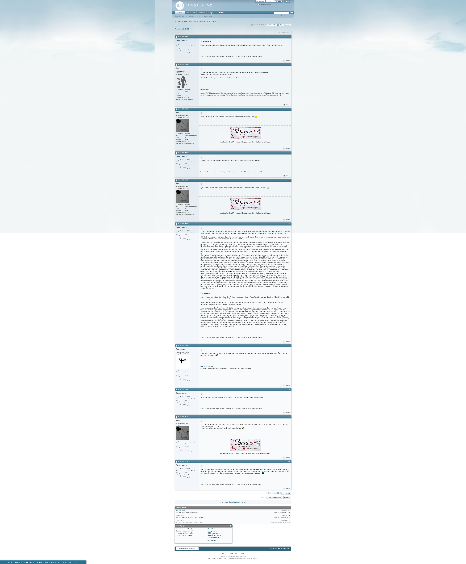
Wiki (52, 562)
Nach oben (287, 497)
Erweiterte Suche (286, 16)
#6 (289, 223)
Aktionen (197, 16)
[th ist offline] (182, 82)
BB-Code (210, 529)
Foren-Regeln (212, 540)
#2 (289, 64)
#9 (289, 416)
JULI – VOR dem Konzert (200, 21)
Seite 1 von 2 (272, 24)
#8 (289, 389)
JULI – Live (187, 21)
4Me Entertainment (207, 366)
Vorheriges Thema (227, 502)
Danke (64, 562)
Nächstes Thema (239, 502)
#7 (289, 345)
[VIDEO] (210, 535)
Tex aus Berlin (180, 511)
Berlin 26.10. (184, 29)
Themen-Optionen (283, 32)
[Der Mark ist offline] (183, 362)
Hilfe (287, 1)
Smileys (210, 531)
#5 (289, 180)
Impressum (73, 562)
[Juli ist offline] (182, 125)
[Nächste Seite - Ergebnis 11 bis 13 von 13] (282, 25)
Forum (180, 13)
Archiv (280, 548)
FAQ (46, 562)
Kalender (191, 16)
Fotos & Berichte (36, 562)
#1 (289, 36)
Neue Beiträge (179, 16)
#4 (289, 152)
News (10, 562)
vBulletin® (230, 556)
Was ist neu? (190, 13)
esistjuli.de (211, 13)
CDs (58, 562)
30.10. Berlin (180, 520)
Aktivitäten (201, 13)
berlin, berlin (180, 515)
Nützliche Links (207, 16)
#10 (289, 461)
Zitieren (288, 60)
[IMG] (209, 533)
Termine (17, 562)
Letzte (287, 25)
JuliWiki (221, 13)
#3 (289, 109)
